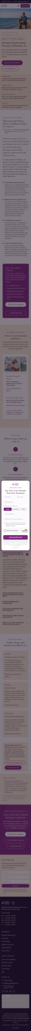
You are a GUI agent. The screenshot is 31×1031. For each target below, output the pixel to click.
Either (23, 509)
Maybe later (15, 547)
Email (7, 509)
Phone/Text (16, 509)
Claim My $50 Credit (15, 537)
